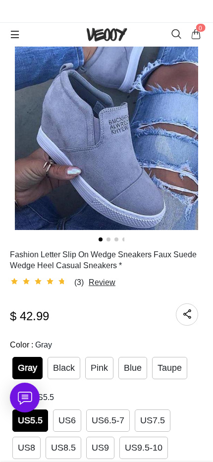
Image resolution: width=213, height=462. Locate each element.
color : (31, 345)
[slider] (39, 282)
